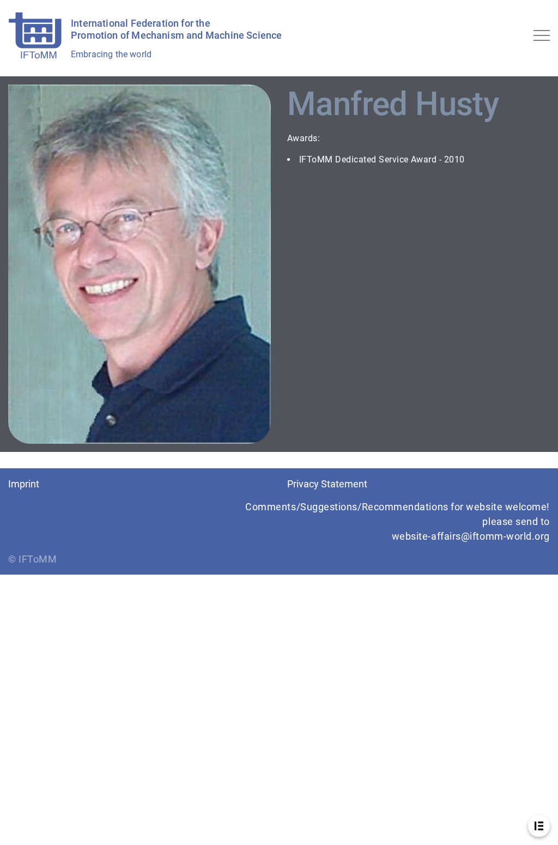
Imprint (23, 484)
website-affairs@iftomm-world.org (471, 536)
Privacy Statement (327, 484)
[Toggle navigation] (541, 35)
